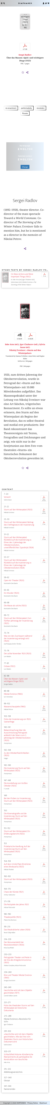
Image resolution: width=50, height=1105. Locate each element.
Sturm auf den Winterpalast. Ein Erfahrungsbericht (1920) (17, 832)
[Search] (4, 3)
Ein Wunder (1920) (11, 593)
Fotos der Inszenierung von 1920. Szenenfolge (17, 720)
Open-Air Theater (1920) (14, 580)
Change (25, 167)
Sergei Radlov (25, 55)
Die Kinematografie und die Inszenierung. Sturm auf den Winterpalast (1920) (15, 816)
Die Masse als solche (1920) (15, 605)
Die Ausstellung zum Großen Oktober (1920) (16, 784)
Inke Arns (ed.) (12, 344)
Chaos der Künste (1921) (13, 892)
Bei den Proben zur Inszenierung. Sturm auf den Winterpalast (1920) (18, 800)
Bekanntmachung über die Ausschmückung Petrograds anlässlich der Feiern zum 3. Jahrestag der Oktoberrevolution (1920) (17, 735)
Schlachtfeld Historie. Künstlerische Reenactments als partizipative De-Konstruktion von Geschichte (18, 1057)
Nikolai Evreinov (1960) (13, 694)
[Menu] (1, 3)
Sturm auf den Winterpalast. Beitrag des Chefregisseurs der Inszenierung (19, 523)
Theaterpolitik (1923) (12, 917)
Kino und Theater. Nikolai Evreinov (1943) (18, 976)
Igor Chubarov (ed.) (29, 344)
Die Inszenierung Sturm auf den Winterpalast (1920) (17, 769)
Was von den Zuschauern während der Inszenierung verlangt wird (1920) (18, 638)
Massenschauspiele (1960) (14, 706)
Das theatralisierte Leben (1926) (17, 929)
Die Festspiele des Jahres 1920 (16, 904)
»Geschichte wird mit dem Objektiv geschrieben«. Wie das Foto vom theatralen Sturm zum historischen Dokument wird (18, 1038)
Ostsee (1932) (9, 666)
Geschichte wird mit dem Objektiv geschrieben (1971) (18, 992)
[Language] (46, 3)
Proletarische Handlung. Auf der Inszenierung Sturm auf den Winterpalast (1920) (17, 849)
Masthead (43, 1103)
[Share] (27, 72)
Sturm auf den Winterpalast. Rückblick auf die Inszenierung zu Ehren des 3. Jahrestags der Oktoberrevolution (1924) (17, 564)
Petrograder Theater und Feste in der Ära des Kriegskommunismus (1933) (17, 960)
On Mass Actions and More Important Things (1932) (22, 275)
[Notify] (23, 72)
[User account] (43, 3)
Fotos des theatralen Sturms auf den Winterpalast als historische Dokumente (19, 1008)
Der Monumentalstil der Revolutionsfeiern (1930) (14, 943)
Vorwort (7, 497)
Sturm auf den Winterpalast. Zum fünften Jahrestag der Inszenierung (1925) (18, 620)
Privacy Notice (32, 1103)
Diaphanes (25, 3)
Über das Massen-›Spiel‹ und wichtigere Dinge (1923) (15, 680)
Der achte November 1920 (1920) (17, 653)
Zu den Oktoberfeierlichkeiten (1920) (16, 754)
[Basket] (48, 3)
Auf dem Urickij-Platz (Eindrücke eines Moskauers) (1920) (17, 865)
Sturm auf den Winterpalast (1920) (18, 509)
